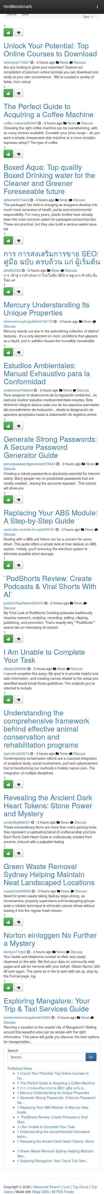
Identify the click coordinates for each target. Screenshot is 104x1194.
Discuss (80, 62)
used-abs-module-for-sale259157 (29, 529)
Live (66, 1186)
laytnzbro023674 (16, 753)
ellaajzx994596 (15, 668)
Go (91, 1057)
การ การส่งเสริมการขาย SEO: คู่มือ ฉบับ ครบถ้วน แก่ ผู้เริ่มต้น (52, 257)
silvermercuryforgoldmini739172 (28, 321)
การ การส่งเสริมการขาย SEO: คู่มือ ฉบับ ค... (53, 1087)
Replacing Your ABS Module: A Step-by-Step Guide (51, 516)
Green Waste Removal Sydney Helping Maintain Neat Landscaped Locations (49, 874)
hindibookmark (18, 6)
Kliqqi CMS (40, 1191)
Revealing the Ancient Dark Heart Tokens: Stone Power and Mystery (48, 805)
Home (11, 14)
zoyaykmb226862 (17, 891)
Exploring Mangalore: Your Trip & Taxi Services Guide (47, 1004)
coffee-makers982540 (20, 123)
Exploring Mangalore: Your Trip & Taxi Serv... (54, 1160)
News (64, 62)
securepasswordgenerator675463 (29, 463)
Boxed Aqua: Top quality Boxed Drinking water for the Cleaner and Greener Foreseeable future (49, 179)
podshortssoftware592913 (24, 603)
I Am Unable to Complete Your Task (44, 655)
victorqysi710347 (17, 62)
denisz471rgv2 (15, 951)
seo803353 (12, 270)
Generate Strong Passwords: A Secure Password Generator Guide (50, 447)
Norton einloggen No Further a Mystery (50, 939)
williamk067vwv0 (16, 199)
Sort (87, 16)
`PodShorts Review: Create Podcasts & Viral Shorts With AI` (50, 586)
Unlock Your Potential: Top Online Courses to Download (50, 49)
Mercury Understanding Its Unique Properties (46, 308)
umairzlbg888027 (17, 822)
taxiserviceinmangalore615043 (27, 1017)
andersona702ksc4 (18, 390)
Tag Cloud (80, 1186)
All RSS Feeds (63, 1191)
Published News (19, 1068)
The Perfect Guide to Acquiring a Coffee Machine (49, 110)
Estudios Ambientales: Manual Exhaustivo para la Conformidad (47, 373)
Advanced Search (46, 1186)
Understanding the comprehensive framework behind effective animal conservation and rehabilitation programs (46, 728)
